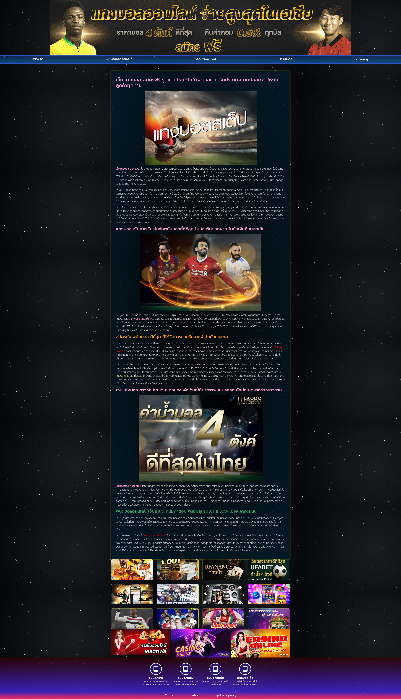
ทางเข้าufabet (205, 59)
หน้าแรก (37, 59)
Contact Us (172, 695)
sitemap (363, 59)
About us (198, 695)
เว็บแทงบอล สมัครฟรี (154, 535)
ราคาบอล (286, 59)
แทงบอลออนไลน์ (119, 59)
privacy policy (227, 695)
